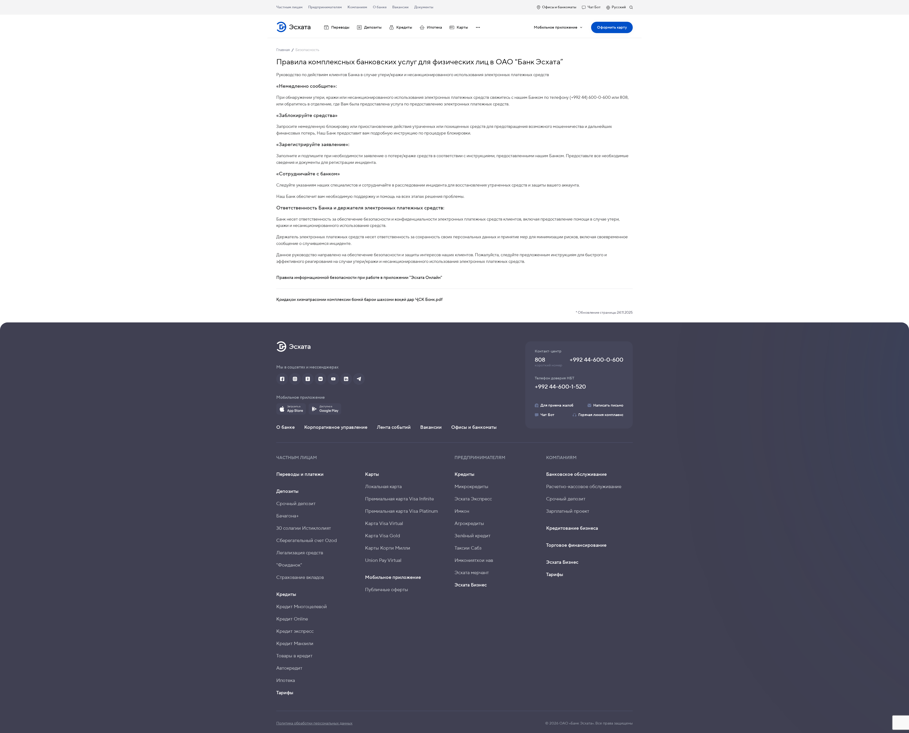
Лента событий (394, 427)
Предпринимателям (325, 7)
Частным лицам (289, 7)
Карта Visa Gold (382, 536)
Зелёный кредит (472, 536)
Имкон (461, 511)
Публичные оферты (386, 590)
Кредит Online (292, 619)
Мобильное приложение (561, 29)
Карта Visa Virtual (384, 523)
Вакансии (400, 7)
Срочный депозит (296, 504)
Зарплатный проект (567, 511)
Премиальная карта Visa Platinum (401, 511)
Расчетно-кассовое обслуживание (583, 487)
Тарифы (284, 693)
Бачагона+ (287, 516)
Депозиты (287, 491)
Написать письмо (608, 405)
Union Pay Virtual (383, 560)
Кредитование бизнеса (572, 528)
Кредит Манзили (294, 644)
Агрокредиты (469, 523)
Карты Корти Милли (387, 548)
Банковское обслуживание (576, 474)
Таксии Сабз (467, 548)
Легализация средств (299, 553)
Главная (283, 50)
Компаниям (357, 7)
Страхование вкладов (300, 577)
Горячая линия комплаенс (600, 414)
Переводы (340, 27)
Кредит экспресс (295, 631)
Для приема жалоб (556, 405)
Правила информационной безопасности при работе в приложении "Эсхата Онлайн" (359, 277)
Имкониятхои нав (473, 560)
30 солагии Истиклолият (303, 528)
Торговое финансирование (576, 545)
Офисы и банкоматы (559, 7)
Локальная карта (383, 487)
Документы (423, 7)
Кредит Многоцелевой (301, 607)
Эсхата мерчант (471, 573)
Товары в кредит (294, 656)
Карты (372, 474)
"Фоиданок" (289, 565)
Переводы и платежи (300, 474)
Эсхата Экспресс (473, 499)
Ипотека (434, 27)
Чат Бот (594, 7)
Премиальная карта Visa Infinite (399, 499)
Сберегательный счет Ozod (306, 541)
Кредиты (286, 594)
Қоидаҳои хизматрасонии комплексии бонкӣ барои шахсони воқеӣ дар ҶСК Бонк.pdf (359, 299)
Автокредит (289, 668)
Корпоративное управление (335, 427)
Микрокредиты (471, 487)
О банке (380, 7)
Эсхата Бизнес (470, 585)
